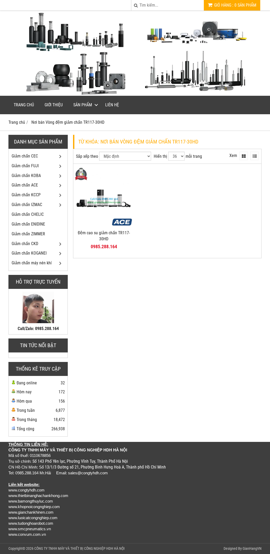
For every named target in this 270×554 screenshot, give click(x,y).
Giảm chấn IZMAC (27, 204)
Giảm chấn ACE (25, 185)
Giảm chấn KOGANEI (29, 253)
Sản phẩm (82, 104)
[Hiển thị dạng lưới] (243, 156)
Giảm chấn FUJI (25, 165)
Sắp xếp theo (87, 156)
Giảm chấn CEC (25, 156)
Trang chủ (24, 104)
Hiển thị (160, 156)
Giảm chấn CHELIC (28, 214)
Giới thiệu (54, 104)
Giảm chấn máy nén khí (32, 262)
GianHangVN (252, 548)
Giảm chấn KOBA (26, 175)
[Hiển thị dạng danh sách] (254, 156)
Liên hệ (112, 104)
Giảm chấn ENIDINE (28, 224)
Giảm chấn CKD (25, 243)
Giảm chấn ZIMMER (28, 233)
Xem (233, 155)
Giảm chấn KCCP (26, 194)
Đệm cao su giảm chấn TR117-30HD (104, 235)
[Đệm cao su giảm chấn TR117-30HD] (103, 225)
